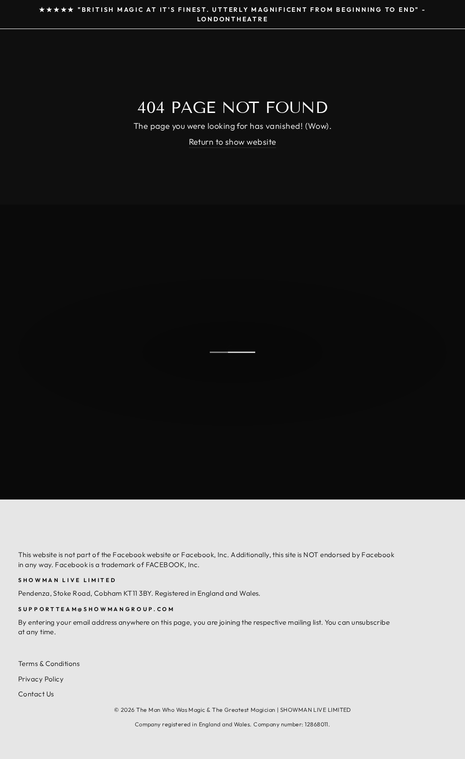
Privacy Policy (41, 679)
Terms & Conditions (48, 663)
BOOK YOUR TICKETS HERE (231, 406)
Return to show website (233, 142)
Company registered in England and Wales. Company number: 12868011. (233, 724)
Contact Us (36, 694)
